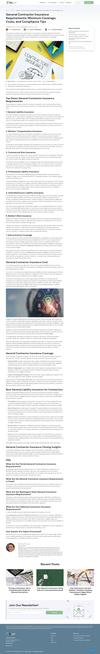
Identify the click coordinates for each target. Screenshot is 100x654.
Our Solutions (52, 2)
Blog (52, 638)
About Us (53, 636)
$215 (56, 323)
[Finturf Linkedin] (6, 645)
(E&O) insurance (30, 174)
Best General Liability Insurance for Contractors (77, 39)
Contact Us (53, 642)
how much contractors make (24, 454)
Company (68, 2)
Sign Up (89, 2)
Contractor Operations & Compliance (77, 48)
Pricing (61, 2)
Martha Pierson (24, 544)
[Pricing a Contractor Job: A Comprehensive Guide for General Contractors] (19, 577)
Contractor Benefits (78, 638)
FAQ (70, 43)
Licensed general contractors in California (18, 515)
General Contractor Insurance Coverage (79, 36)
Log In (78, 2)
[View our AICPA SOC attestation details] (92, 650)
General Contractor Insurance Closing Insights (80, 41)
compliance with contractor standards (37, 252)
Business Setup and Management (76, 46)
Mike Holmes (11, 81)
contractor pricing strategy (45, 333)
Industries (43, 2)
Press (52, 640)
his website (51, 81)
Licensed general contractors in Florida (17, 469)
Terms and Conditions (38, 651)
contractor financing (23, 343)
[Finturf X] (9, 645)
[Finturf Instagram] (11, 645)
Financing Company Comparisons (81, 640)
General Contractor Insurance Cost (77, 34)
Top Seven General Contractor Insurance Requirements (79, 32)
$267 (27, 284)
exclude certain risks (26, 379)
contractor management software (30, 245)
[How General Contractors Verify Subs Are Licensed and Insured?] (50, 577)
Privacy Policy (28, 651)
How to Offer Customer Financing (81, 636)
